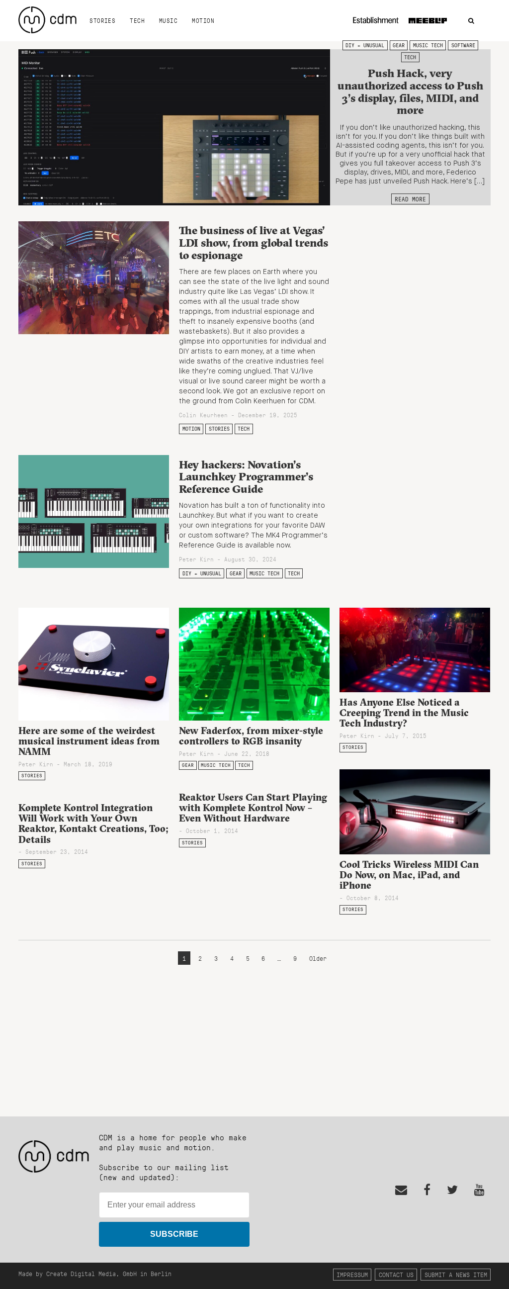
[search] (471, 21)
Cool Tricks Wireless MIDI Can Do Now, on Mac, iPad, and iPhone (409, 874)
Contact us (396, 1274)
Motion (203, 20)
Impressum (352, 1274)
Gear (399, 45)
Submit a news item (455, 1274)
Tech (137, 20)
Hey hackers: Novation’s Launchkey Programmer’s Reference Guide (246, 477)
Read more (410, 199)
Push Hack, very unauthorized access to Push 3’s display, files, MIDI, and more (410, 92)
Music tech (428, 45)
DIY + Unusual (364, 45)
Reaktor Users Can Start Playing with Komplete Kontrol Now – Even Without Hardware (253, 807)
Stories (102, 20)
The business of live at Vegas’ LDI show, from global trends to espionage (253, 242)
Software (463, 45)
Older (318, 958)
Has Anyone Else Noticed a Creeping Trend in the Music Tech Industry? (404, 712)
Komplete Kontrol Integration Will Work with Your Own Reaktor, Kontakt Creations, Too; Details (93, 823)
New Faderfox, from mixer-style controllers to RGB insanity (251, 736)
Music (168, 20)
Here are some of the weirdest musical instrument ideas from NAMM (89, 741)
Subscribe (174, 1234)
